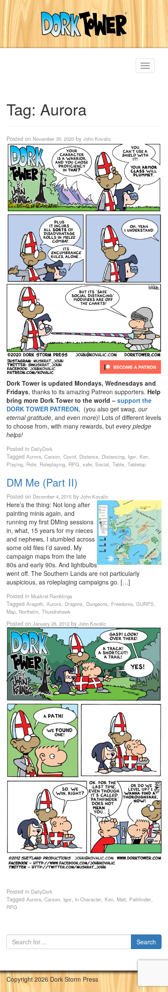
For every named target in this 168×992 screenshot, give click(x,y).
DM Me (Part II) (42, 482)
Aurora (33, 456)
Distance (88, 456)
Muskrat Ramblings (51, 596)
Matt (121, 899)
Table (118, 464)
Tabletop (137, 464)
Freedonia (122, 603)
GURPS (145, 603)
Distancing (113, 456)
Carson (52, 456)
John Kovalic (97, 138)
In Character (88, 899)
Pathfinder (140, 899)
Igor (132, 456)
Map (11, 611)
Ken (144, 456)
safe (87, 464)
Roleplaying (52, 464)
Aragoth (34, 603)
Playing (14, 464)
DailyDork (42, 448)
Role (31, 464)
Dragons (74, 603)
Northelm (28, 611)
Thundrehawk (56, 611)
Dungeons (97, 603)
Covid (69, 456)
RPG (73, 464)
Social (102, 464)
